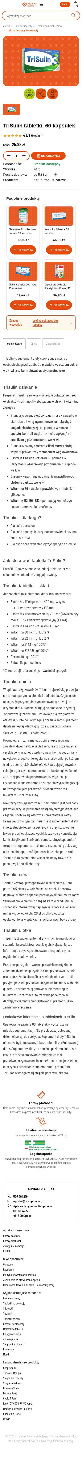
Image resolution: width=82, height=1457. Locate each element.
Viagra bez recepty (13, 1378)
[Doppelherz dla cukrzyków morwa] (59, 271)
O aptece (8, 1264)
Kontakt (7, 1251)
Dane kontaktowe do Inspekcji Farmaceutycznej (28, 1285)
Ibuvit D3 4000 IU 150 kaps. (18, 1403)
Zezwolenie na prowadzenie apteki (21, 1280)
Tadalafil (8, 1313)
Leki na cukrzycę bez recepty (45, 323)
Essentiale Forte (12, 1413)
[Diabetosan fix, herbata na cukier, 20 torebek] (23, 216)
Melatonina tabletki (13, 1329)
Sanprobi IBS (10, 1368)
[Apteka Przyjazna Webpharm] (29, 4)
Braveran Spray (11, 1388)
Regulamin (8, 1269)
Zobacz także (53, 343)
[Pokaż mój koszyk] (75, 4)
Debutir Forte (10, 1393)
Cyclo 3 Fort (9, 1398)
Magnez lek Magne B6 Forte (17, 1408)
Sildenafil (8, 1308)
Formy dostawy (11, 1235)
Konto (65, 4)
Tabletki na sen (11, 1318)
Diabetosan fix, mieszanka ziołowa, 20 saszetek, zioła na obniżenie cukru (22, 231)
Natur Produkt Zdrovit (49, 179)
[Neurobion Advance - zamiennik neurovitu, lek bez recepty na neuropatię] (59, 216)
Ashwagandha (10, 1339)
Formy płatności (12, 1241)
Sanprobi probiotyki (13, 1344)
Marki (6, 1354)
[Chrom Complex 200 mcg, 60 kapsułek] (23, 271)
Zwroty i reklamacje (13, 1246)
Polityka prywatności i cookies (19, 1274)
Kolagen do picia (12, 1334)
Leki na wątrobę (11, 1298)
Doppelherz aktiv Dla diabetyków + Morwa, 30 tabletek (57, 286)
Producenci (9, 1349)
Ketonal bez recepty (13, 1324)
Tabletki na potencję (14, 1303)
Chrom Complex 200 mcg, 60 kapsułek (22, 286)
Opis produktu (14, 343)
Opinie (34, 343)
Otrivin (6, 1419)
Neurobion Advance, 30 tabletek (57, 231)
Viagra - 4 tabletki (12, 1383)
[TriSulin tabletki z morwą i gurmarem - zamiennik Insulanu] (12, 109)
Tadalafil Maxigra (12, 1373)
